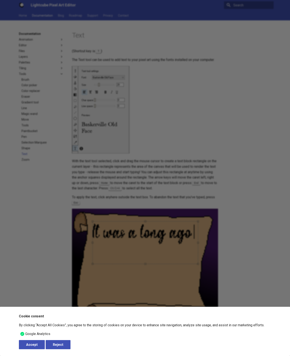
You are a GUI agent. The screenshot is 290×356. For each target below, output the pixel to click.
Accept (32, 345)
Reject (58, 345)
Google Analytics (37, 334)
